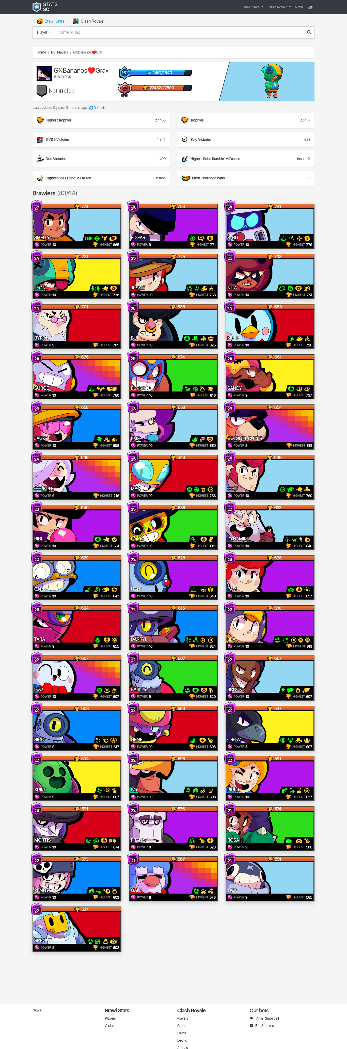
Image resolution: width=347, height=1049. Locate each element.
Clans (181, 1025)
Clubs (109, 1025)
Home (41, 52)
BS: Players (59, 52)
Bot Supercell (265, 1025)
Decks (182, 1040)
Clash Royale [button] (277, 7)
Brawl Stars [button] (251, 7)
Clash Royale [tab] (92, 21)
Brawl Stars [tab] (55, 21)
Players (110, 1018)
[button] (310, 7)
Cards (181, 1033)
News (299, 7)
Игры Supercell (267, 1018)
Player (42, 32)
